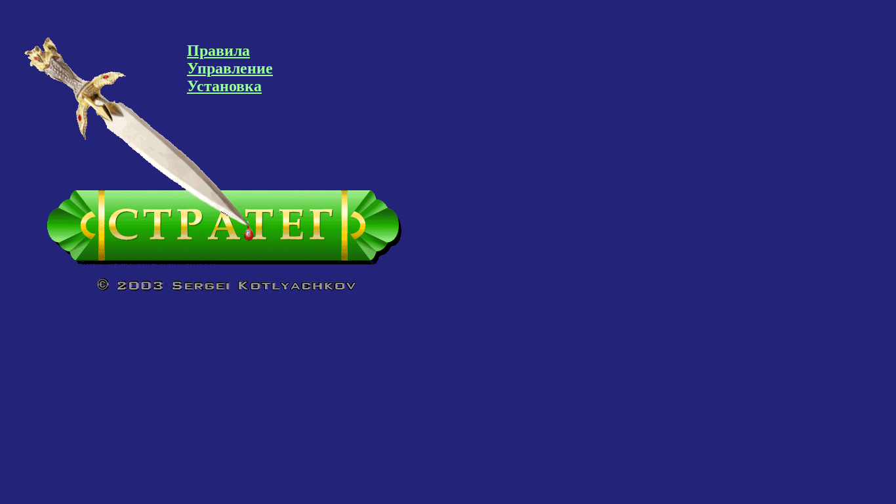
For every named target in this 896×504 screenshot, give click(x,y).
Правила (218, 50)
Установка (224, 85)
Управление (230, 68)
